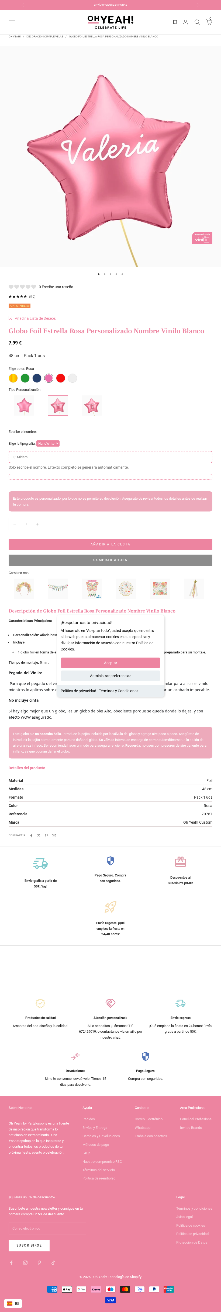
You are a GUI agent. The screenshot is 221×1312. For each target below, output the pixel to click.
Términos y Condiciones (118, 691)
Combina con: (19, 573)
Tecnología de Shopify (124, 1277)
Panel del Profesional (196, 1119)
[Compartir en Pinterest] (46, 835)
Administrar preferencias (110, 676)
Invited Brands (191, 1128)
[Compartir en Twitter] (39, 835)
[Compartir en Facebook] (31, 835)
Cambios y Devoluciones (101, 1136)
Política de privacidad (78, 691)
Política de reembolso (98, 1178)
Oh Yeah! (15, 36)
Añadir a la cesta (110, 544)
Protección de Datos (191, 1242)
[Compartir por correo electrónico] (54, 835)
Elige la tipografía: (22, 443)
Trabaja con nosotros (151, 1136)
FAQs (86, 1153)
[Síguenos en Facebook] (11, 1262)
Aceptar (110, 663)
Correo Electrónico (149, 1119)
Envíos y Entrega (94, 1128)
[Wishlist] (175, 22)
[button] (32, 318)
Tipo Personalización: (25, 390)
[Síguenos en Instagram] (25, 1262)
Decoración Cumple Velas (44, 36)
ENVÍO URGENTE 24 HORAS (110, 4)
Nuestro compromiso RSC (102, 1162)
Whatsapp (142, 1128)
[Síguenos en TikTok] (53, 1262)
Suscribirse (29, 1245)
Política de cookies (190, 1225)
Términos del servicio (98, 1170)
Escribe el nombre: (23, 432)
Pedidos (88, 1119)
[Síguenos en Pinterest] (39, 1262)
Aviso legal (184, 1217)
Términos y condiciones (194, 1208)
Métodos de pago (95, 1145)
